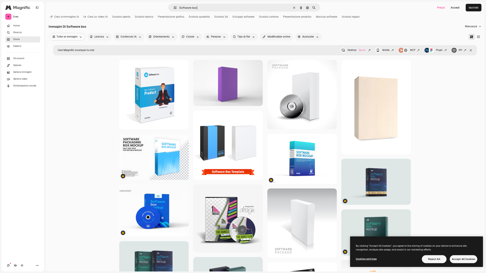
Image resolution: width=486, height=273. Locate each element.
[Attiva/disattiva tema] (22, 265)
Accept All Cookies (463, 259)
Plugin (439, 50)
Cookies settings (366, 258)
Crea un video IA (98, 16)
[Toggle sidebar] (37, 8)
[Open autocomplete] (173, 7)
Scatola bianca (144, 16)
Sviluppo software (243, 16)
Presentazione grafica (171, 16)
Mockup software (326, 16)
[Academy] (15, 265)
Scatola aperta (121, 16)
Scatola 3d (221, 16)
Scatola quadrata (199, 16)
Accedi (455, 7)
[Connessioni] (8, 265)
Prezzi (441, 7)
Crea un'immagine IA (66, 16)
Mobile (386, 50)
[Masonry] (472, 37)
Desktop (356, 50)
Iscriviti (473, 7)
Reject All (434, 259)
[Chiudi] (470, 50)
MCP (412, 50)
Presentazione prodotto (297, 16)
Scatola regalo (351, 16)
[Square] (478, 37)
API (460, 50)
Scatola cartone (269, 16)
